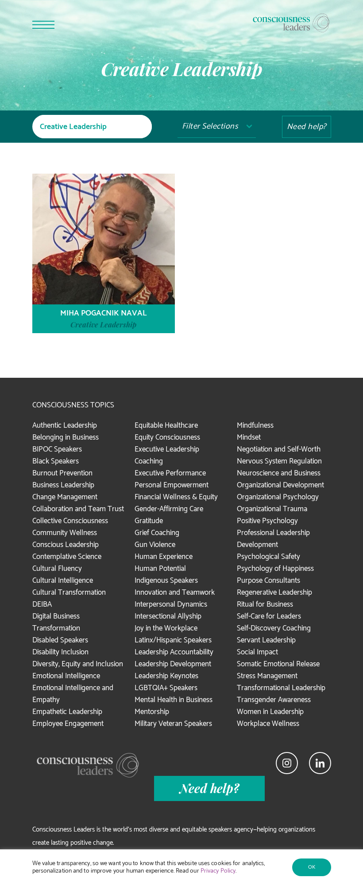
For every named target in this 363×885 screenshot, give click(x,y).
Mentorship (152, 712)
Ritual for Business (265, 604)
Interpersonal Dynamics (171, 604)
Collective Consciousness (70, 521)
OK (311, 867)
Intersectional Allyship (168, 616)
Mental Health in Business (173, 700)
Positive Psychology (267, 521)
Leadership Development (173, 664)
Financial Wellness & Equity (176, 497)
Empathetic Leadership (67, 712)
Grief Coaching (157, 533)
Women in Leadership (270, 712)
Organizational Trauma (272, 509)
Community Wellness (64, 533)
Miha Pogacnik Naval (103, 313)
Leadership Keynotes (166, 676)
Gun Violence (155, 545)
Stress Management (267, 676)
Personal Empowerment (172, 485)
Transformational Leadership (281, 688)
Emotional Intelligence (66, 676)
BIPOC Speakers (57, 449)
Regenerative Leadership (274, 592)
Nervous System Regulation (279, 461)
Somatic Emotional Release (278, 664)
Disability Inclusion (60, 652)
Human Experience (164, 557)
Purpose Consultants (268, 580)
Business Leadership (63, 485)
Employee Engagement (68, 724)
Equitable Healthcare (166, 425)
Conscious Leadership (65, 545)
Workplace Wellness (268, 724)
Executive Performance (170, 473)
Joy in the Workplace (166, 628)
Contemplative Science (66, 557)
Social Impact (257, 652)
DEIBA (42, 604)
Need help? (306, 126)
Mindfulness (255, 425)
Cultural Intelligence (62, 580)
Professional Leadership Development (273, 539)
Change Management (64, 497)
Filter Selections (210, 126)
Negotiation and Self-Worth (279, 449)
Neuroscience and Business (279, 473)
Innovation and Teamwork (175, 592)
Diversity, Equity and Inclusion (77, 664)
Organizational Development (280, 485)
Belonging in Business (65, 437)
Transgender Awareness (274, 700)
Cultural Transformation (69, 592)
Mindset (249, 437)
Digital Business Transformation (56, 622)
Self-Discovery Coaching (274, 628)
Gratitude (149, 521)
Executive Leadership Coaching (167, 455)
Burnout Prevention (62, 473)
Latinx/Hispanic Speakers (173, 640)
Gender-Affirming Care (169, 509)
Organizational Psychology (278, 497)
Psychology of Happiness (275, 568)
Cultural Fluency (57, 568)
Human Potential (160, 568)
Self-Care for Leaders (269, 616)
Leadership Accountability (174, 652)
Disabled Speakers (60, 640)
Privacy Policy (218, 871)
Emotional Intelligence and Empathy (72, 694)
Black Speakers (55, 461)
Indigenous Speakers (166, 580)
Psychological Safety (268, 557)
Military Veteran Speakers (173, 724)
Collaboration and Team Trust (78, 509)
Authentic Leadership (64, 425)
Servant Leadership (266, 640)
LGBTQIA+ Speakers (166, 688)
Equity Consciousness (167, 437)
